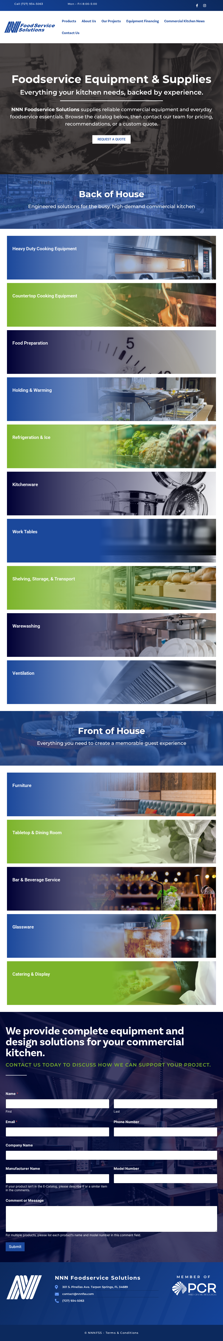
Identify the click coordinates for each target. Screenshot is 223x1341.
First (9, 1111)
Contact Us (70, 33)
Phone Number (126, 1122)
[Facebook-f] (197, 5)
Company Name (19, 1145)
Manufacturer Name (23, 1169)
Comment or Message (25, 1200)
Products (69, 21)
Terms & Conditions (122, 1332)
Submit (15, 1246)
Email (11, 1122)
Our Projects (111, 21)
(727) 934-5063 (32, 3)
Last (117, 1111)
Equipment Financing (142, 21)
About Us (89, 21)
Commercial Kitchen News (184, 21)
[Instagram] (204, 5)
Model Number (126, 1169)
